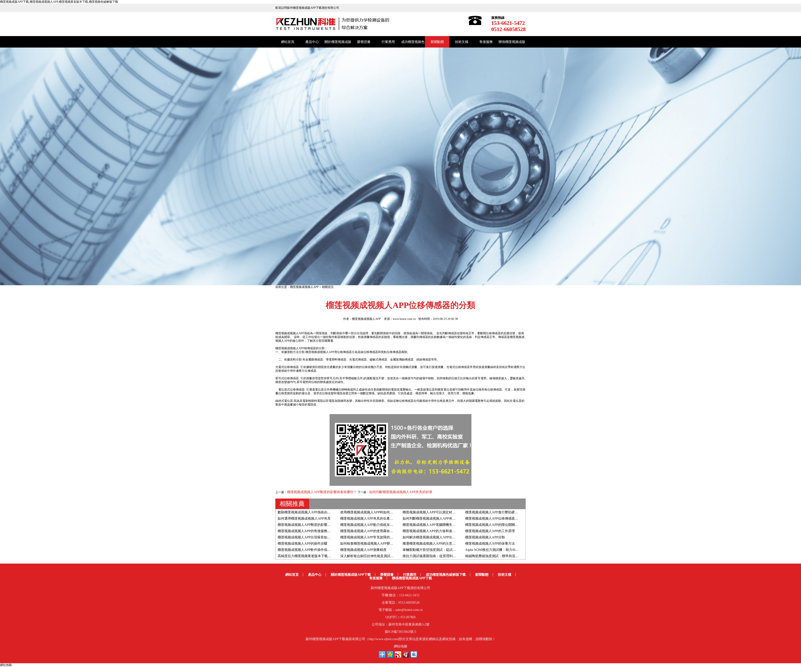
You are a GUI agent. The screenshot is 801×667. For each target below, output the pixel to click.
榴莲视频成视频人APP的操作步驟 (302, 543)
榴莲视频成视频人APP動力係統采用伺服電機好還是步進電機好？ (388, 524)
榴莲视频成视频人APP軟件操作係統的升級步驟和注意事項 (321, 549)
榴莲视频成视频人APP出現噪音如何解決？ (309, 537)
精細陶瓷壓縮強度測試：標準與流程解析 (495, 556)
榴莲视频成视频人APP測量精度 (363, 549)
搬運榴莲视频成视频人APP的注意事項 (431, 543)
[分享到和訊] (406, 654)
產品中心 (312, 42)
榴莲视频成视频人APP (304, 287)
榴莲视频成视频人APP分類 (485, 537)
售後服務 (486, 42)
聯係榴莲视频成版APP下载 (412, 578)
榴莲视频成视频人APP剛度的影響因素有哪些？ (312, 524)
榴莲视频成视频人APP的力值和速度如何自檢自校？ (441, 531)
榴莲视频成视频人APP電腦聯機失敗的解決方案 (437, 524)
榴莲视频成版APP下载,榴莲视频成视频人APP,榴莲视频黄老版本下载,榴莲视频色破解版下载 (59, 1)
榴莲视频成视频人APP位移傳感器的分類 (495, 518)
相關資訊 (328, 287)
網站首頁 (287, 42)
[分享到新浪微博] (398, 654)
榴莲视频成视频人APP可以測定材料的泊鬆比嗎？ (439, 512)
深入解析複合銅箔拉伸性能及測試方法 (368, 556)
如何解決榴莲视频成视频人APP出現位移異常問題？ (441, 537)
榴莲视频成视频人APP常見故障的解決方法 (371, 537)
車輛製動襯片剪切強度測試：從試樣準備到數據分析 (441, 549)
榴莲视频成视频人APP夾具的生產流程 (368, 518)
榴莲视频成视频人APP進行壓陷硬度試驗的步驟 (500, 512)
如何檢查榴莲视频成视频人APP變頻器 (368, 543)
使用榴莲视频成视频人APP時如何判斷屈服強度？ (376, 512)
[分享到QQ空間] (390, 654)
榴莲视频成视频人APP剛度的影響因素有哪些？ (322, 492)
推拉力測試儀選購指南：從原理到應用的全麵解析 (439, 556)
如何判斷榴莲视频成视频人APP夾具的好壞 (400, 492)
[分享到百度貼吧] (414, 654)
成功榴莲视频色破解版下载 (446, 574)
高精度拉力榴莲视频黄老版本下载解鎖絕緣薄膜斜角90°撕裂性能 (325, 556)
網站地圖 (400, 646)
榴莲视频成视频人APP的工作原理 (490, 531)
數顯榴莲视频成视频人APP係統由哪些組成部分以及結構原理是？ (326, 512)
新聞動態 (437, 42)
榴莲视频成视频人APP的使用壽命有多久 (370, 531)
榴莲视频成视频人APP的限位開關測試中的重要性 (501, 524)
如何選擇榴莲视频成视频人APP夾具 (304, 518)
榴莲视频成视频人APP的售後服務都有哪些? (310, 531)
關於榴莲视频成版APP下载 (351, 574)
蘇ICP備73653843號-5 (400, 631)
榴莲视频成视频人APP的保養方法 (490, 543)
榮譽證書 (363, 42)
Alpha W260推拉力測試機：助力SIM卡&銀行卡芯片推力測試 (509, 549)
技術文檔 (461, 42)
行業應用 (388, 42)
